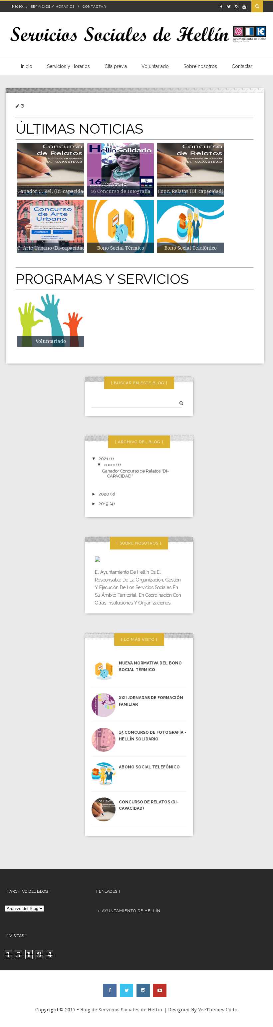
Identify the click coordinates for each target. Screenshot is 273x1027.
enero (110, 464)
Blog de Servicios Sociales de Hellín (121, 1009)
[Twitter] (126, 990)
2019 (104, 503)
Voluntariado (155, 66)
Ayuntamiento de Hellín (131, 910)
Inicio (17, 6)
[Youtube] (159, 990)
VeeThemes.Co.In (218, 1009)
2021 (104, 458)
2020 (104, 494)
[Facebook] (110, 990)
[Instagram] (143, 990)
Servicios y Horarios (53, 6)
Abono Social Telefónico (149, 767)
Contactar (94, 6)
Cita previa (116, 66)
